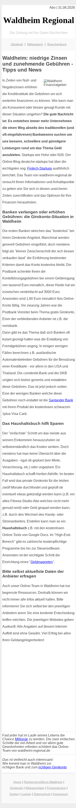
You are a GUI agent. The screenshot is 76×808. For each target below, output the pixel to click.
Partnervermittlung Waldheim (43, 782)
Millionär (21, 739)
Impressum (60, 794)
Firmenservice (56, 788)
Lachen (26, 794)
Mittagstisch (35, 44)
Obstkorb (17, 44)
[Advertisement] (38, 688)
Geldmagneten (42, 562)
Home (17, 782)
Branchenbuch (57, 44)
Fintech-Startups (39, 168)
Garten (14, 794)
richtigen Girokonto (52, 767)
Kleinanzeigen (35, 788)
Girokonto (16, 788)
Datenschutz (42, 794)
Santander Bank (61, 400)
